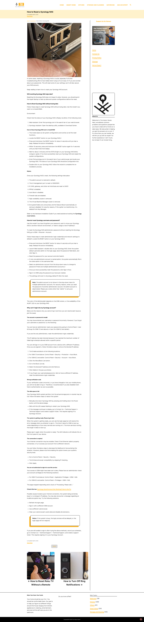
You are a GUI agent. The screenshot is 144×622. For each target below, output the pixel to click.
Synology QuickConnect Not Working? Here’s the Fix (54, 489)
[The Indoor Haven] (28, 4)
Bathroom (93, 598)
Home (28, 20)
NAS (54, 546)
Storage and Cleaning (97, 612)
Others (92, 605)
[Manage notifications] (141, 619)
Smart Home (29, 16)
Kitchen (92, 602)
